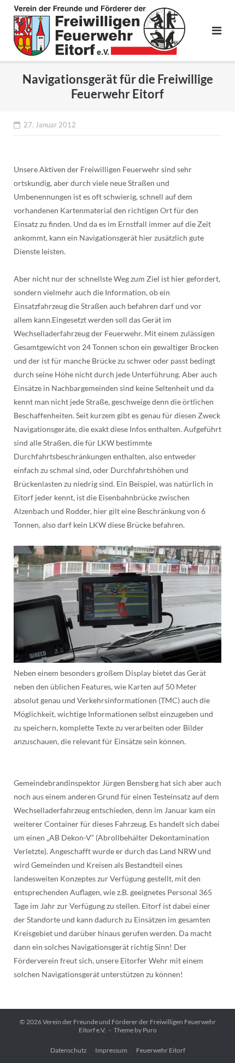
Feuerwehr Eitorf (160, 1050)
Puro (150, 1030)
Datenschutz (68, 1050)
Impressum (111, 1050)
